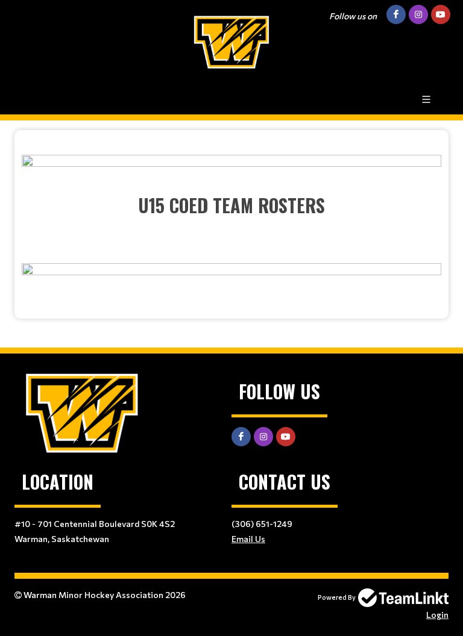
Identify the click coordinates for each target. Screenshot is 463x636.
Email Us (248, 539)
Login (437, 615)
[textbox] (231, 219)
